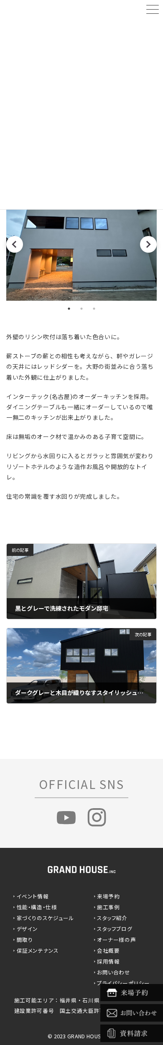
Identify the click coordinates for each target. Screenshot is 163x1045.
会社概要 (108, 950)
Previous (14, 244)
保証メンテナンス (38, 950)
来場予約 (108, 896)
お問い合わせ (113, 972)
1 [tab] (69, 308)
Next (148, 244)
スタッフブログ (114, 929)
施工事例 (108, 907)
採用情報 (108, 961)
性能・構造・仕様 (37, 907)
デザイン (27, 929)
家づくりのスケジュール (45, 918)
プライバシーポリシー (123, 983)
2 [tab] (81, 308)
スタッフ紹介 (112, 918)
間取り (25, 940)
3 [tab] (94, 308)
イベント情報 (33, 896)
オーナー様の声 (116, 940)
